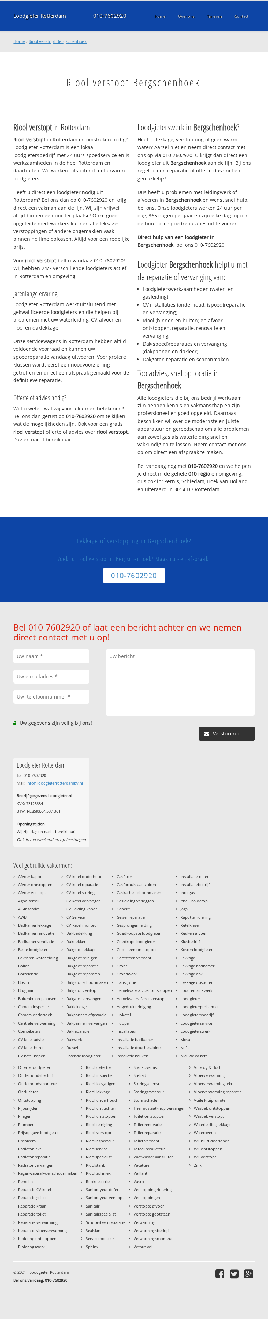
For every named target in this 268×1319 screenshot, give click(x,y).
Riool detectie (98, 1067)
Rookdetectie (98, 1181)
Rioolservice (96, 1148)
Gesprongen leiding (134, 925)
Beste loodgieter (32, 949)
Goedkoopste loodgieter (139, 933)
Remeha (25, 1181)
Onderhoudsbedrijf (35, 1075)
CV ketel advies (31, 1039)
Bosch (23, 982)
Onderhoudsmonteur (37, 1083)
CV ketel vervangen (83, 900)
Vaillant (140, 1173)
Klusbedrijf (190, 941)
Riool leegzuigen (101, 1083)
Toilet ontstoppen (150, 1116)
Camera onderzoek (35, 1014)
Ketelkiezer (190, 925)
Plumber (26, 1124)
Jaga (184, 908)
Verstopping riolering (153, 1189)
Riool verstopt (98, 1132)
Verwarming (144, 1222)
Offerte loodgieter (34, 1067)
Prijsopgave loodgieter (38, 1132)
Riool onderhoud (101, 1100)
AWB (22, 917)
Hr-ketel (124, 1014)
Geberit (123, 908)
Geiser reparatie (131, 917)
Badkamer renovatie (36, 933)
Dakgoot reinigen (81, 958)
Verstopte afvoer (149, 1206)
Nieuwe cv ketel (194, 1055)
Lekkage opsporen (197, 982)
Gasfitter (124, 876)
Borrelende (28, 974)
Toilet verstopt (146, 1140)
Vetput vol (143, 1246)
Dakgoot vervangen (84, 998)
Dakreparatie (77, 1031)
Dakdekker (75, 941)
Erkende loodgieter (83, 1055)
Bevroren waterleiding (38, 958)
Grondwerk (127, 974)
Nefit (184, 1047)
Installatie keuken (132, 1055)
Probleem (27, 1140)
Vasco (139, 1181)
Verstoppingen (147, 1197)
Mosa (185, 1039)
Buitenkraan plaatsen (37, 998)
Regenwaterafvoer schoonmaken (47, 1173)
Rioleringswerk (31, 1246)
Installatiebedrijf (195, 884)
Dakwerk (74, 1039)
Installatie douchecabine (139, 1047)
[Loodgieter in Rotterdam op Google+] (249, 1273)
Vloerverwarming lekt (213, 1083)
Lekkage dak (191, 974)
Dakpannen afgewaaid (86, 1014)
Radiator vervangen (35, 1165)
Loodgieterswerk (195, 1031)
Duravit (73, 1047)
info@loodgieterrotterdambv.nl (55, 783)
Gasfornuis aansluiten (136, 884)
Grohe (122, 966)
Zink (198, 1165)
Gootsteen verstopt (134, 958)
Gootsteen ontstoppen (137, 949)
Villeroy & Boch (208, 1067)
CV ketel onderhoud (84, 876)
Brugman (26, 990)
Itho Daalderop (194, 900)
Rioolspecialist (99, 1156)
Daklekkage (76, 1006)
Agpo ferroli (28, 900)
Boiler (23, 966)
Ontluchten (28, 1091)
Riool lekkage (98, 1091)
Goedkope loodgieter (136, 941)
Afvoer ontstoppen (35, 884)
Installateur (127, 1031)
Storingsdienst (146, 1083)
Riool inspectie (99, 1075)
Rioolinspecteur (100, 1140)
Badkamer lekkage (34, 925)
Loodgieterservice (196, 1023)
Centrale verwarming (36, 1023)
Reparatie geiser (32, 1197)
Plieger (24, 1116)
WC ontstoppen (208, 1148)
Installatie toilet (194, 876)
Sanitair (92, 1206)
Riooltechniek (98, 1173)
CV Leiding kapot (81, 908)
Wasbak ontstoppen (212, 1108)
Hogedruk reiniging (134, 1006)
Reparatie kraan (32, 1206)
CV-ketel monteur (82, 925)
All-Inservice (29, 908)
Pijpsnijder (27, 1108)
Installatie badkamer (135, 1039)
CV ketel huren (31, 1047)
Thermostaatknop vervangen (160, 1108)
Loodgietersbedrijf (197, 1014)
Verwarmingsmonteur (153, 1238)
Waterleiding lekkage (212, 1124)
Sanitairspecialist (101, 1214)
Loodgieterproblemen (200, 1006)
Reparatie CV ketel (34, 1189)
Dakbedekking (79, 933)
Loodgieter (190, 998)
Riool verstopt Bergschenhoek (58, 41)
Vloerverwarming (209, 1075)
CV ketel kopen (31, 1055)
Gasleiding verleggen (135, 900)
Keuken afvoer (193, 933)
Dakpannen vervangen (86, 1023)
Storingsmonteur (149, 1091)
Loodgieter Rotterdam (39, 16)
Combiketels (29, 1031)
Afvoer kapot (30, 876)
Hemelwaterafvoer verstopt (141, 998)
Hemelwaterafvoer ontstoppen (144, 990)
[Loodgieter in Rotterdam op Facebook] (220, 1273)
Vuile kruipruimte (209, 1100)
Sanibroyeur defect (103, 1189)
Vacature (141, 1165)
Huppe (123, 1023)
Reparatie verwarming (38, 1222)
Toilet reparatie (147, 1132)
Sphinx (92, 1246)
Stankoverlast (146, 1067)
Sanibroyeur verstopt (105, 1197)
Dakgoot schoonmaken (87, 982)
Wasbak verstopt (209, 1116)
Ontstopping (29, 1100)
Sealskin (93, 1230)
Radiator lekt (29, 1148)
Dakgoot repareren (83, 974)
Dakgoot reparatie (82, 966)
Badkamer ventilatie (36, 941)
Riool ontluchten (101, 1108)
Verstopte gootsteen (152, 1214)
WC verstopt (205, 1156)
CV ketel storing (80, 892)
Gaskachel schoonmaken (139, 892)
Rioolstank (95, 1165)
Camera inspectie (33, 1006)
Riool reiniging (99, 1124)
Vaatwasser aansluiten (154, 1156)
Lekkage (187, 958)
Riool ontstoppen (102, 1116)
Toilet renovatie (148, 1124)
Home (19, 41)
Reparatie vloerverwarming (42, 1230)
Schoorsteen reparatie (105, 1222)
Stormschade (145, 1100)
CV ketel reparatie (82, 884)
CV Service (75, 917)
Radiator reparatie (34, 1156)
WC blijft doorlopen (212, 1140)
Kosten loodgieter (196, 949)
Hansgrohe (126, 982)
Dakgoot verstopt (82, 990)
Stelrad (140, 1075)
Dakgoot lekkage (81, 949)
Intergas (187, 892)
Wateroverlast (206, 1132)
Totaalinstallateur (149, 1148)
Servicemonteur (100, 1238)
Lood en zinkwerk (196, 990)
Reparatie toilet (32, 1214)
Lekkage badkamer (197, 966)
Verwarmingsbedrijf (151, 1230)
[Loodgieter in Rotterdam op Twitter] (235, 1273)
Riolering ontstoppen (37, 1238)
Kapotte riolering (195, 917)
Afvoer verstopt (32, 892)
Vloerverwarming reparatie (218, 1091)
